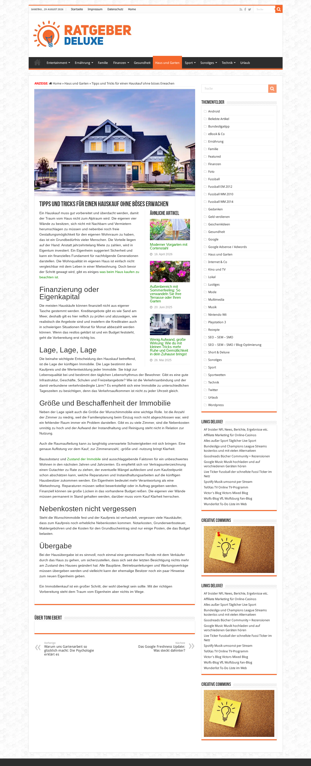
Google (213, 239)
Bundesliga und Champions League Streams (235, 446)
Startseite (77, 9)
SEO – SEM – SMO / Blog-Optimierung (234, 345)
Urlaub (245, 63)
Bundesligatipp (219, 126)
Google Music (213, 462)
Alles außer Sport (216, 441)
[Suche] (279, 9)
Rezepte (214, 330)
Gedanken (215, 209)
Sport (189, 63)
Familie (103, 63)
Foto (211, 171)
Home (132, 9)
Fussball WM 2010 (220, 194)
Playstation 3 (217, 322)
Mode (212, 292)
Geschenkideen (219, 224)
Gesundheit (142, 63)
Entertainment (57, 63)
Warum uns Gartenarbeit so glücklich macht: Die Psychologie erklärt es (69, 648)
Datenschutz (115, 9)
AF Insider (211, 429)
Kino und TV (216, 269)
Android (214, 111)
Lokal (212, 277)
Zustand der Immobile (84, 459)
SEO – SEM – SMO (220, 337)
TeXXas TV (211, 487)
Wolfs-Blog (211, 498)
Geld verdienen (219, 217)
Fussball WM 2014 (220, 202)
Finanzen (119, 63)
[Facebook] (245, 9)
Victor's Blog (212, 493)
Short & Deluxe (219, 352)
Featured (214, 156)
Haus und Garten (167, 63)
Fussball (214, 179)
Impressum (95, 9)
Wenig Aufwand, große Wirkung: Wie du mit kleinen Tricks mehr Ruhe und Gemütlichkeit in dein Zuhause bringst (169, 346)
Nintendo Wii (217, 314)
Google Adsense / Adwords (227, 247)
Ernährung (82, 63)
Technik (227, 63)
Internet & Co (217, 262)
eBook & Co (216, 134)
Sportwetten (217, 375)
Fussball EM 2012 (220, 186)
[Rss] (241, 9)
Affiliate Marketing (216, 435)
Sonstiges (207, 63)
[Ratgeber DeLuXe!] (85, 34)
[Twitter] (250, 9)
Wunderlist (211, 504)
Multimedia (216, 299)
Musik (212, 307)
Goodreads (212, 456)
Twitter (213, 390)
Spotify (209, 482)
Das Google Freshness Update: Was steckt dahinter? (161, 646)
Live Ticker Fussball (217, 472)
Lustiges (214, 284)
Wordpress (216, 405)
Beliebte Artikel (218, 119)
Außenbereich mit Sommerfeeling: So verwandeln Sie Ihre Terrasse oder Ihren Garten (165, 293)
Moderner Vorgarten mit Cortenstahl (168, 246)
